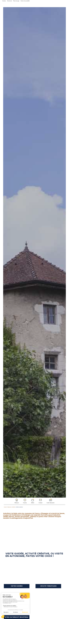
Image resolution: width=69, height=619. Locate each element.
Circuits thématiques (48, 586)
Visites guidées (17, 586)
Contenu (4, 0)
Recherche (9, 0)
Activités (13, 507)
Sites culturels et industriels (16, 617)
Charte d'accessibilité (25, 0)
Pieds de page (16, 0)
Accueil (5, 507)
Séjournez (9, 507)
